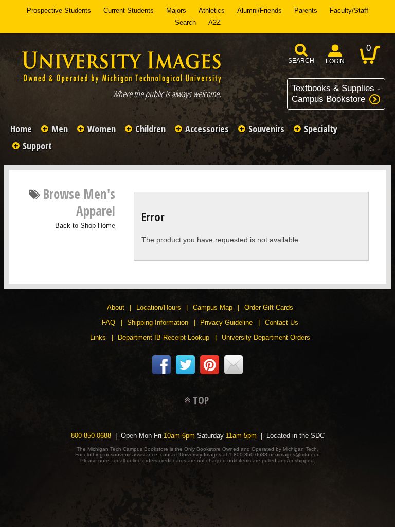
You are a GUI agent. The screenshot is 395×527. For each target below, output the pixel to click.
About (115, 307)
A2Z (214, 22)
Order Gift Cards (268, 307)
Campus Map (212, 307)
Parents (305, 10)
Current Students (128, 10)
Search (185, 22)
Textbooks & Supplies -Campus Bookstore (336, 93)
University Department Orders (266, 337)
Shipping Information (157, 322)
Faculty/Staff (349, 10)
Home (21, 128)
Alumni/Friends (259, 10)
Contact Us (281, 322)
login (335, 61)
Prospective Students (59, 10)
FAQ (108, 322)
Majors (176, 10)
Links (98, 337)
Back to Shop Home (85, 226)
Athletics (212, 10)
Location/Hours (158, 307)
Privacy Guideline (226, 322)
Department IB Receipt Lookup (163, 337)
